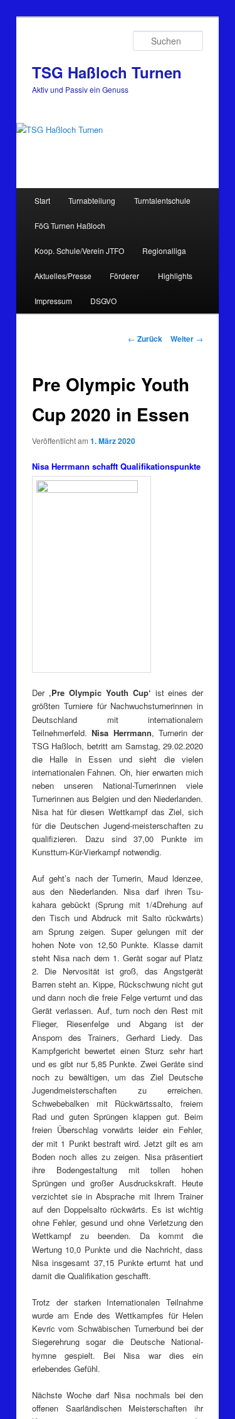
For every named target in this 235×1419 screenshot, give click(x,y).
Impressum (53, 300)
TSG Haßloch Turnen (107, 72)
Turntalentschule (162, 200)
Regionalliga (164, 250)
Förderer (124, 275)
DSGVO (103, 300)
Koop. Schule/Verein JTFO (79, 250)
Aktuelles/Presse (62, 275)
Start (42, 200)
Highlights (175, 275)
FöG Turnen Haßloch (69, 225)
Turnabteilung (91, 200)
